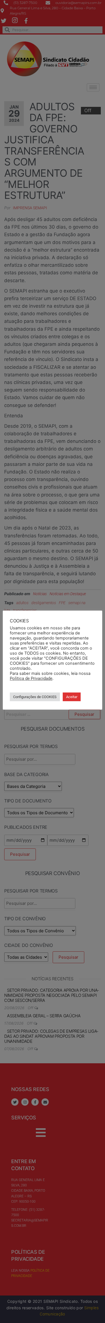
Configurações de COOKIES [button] (35, 697)
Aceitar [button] (71, 697)
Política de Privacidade (31, 678)
